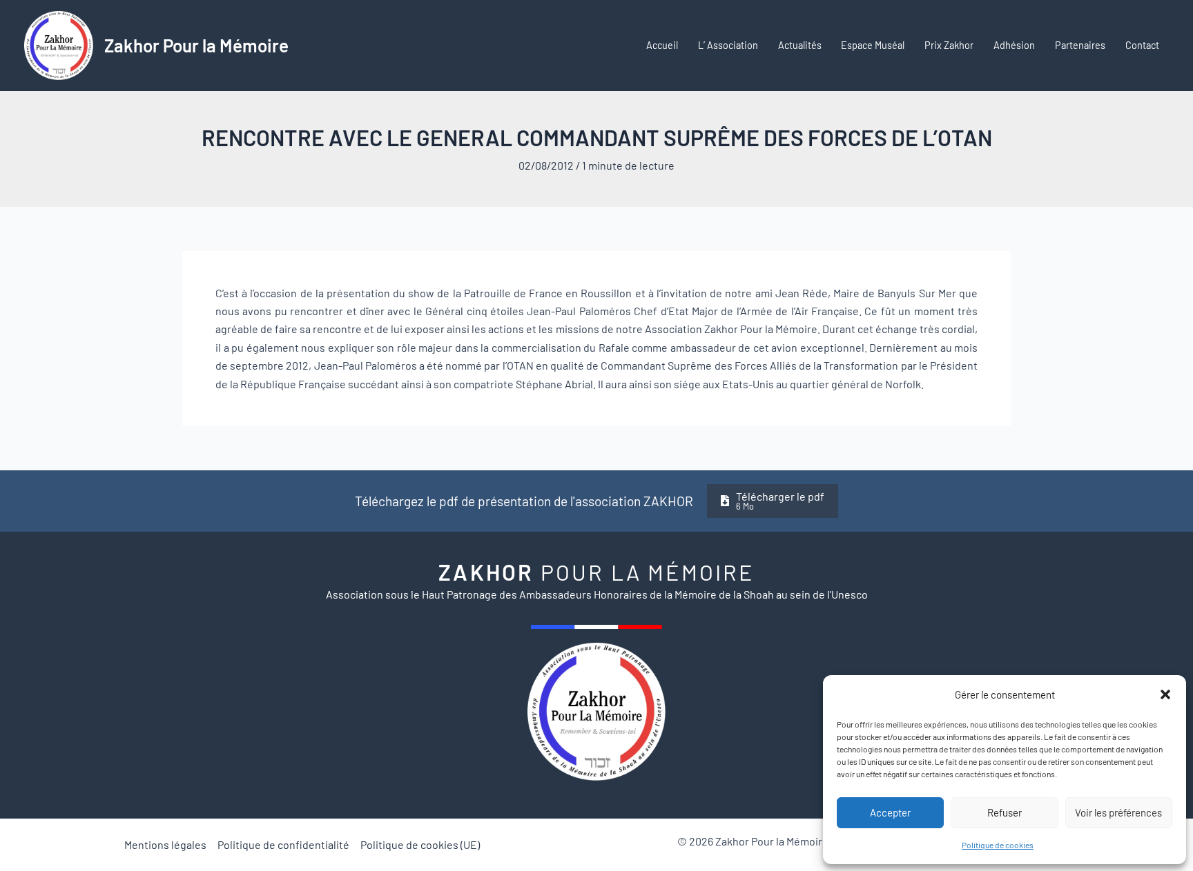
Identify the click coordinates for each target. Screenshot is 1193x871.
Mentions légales (165, 844)
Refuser (1004, 812)
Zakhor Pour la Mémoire (196, 45)
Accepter (890, 812)
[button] (1165, 694)
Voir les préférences (1118, 812)
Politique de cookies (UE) (420, 844)
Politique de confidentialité (283, 844)
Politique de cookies (998, 845)
